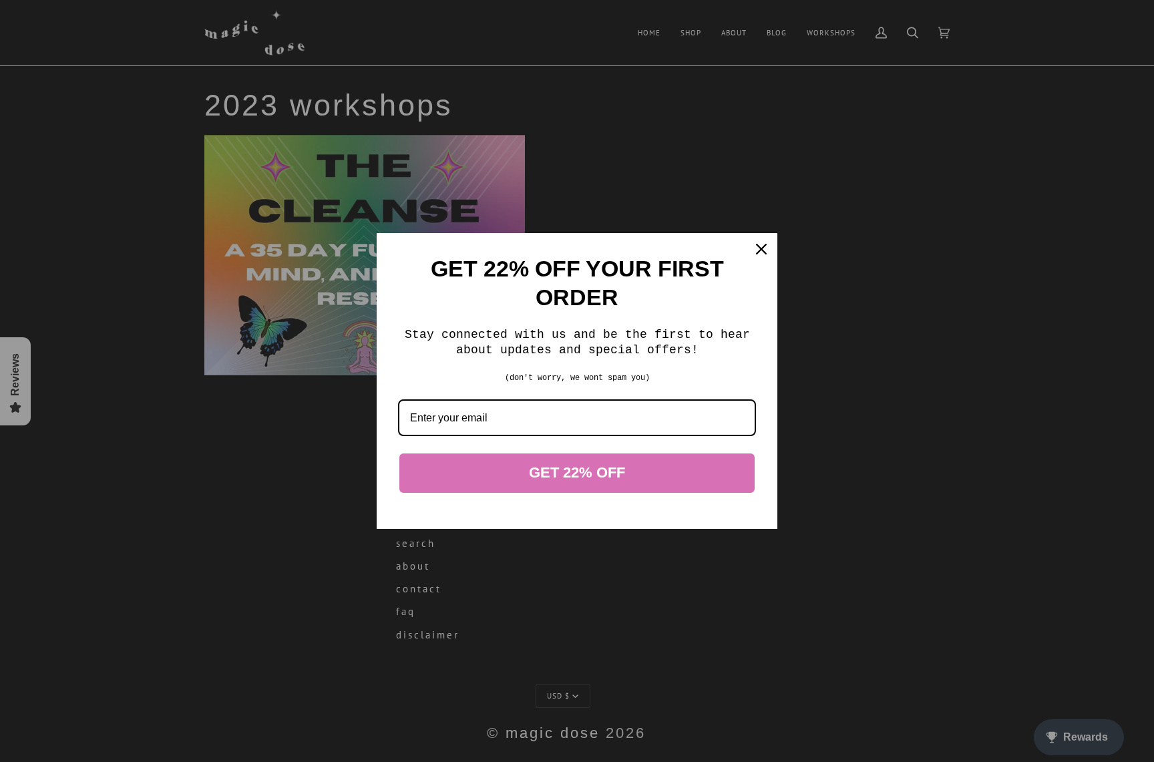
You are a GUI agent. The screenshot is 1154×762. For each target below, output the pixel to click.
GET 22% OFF (577, 472)
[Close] (761, 249)
